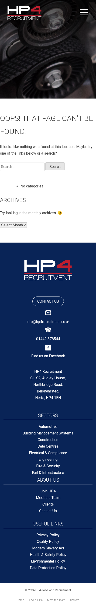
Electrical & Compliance (48, 453)
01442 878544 (48, 339)
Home (20, 600)
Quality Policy (48, 541)
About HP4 (35, 600)
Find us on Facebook (48, 356)
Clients (48, 504)
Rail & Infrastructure (48, 472)
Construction (48, 440)
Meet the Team (48, 497)
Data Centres (48, 446)
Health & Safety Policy (48, 554)
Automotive (48, 426)
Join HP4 (48, 491)
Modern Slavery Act (48, 548)
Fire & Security (48, 466)
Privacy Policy (48, 535)
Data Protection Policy (48, 568)
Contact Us (48, 511)
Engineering (48, 459)
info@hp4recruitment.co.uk (48, 322)
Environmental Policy (48, 561)
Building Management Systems (48, 433)
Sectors (74, 600)
